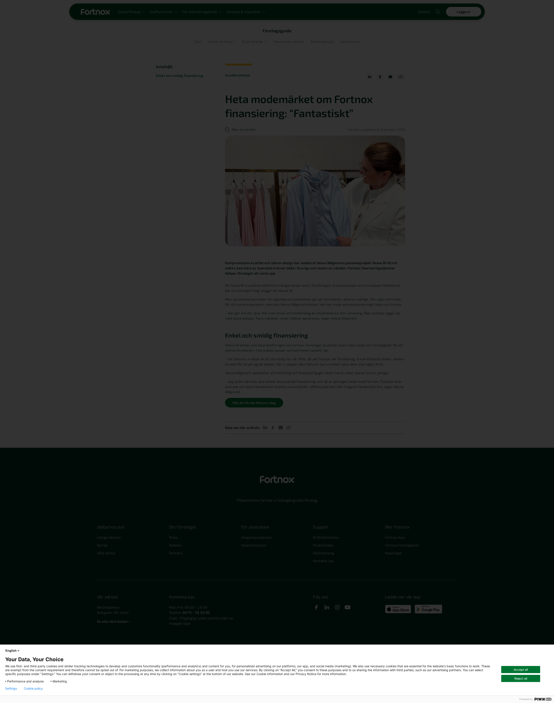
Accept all (521, 669)
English (11, 650)
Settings (11, 688)
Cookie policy (33, 688)
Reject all (520, 678)
